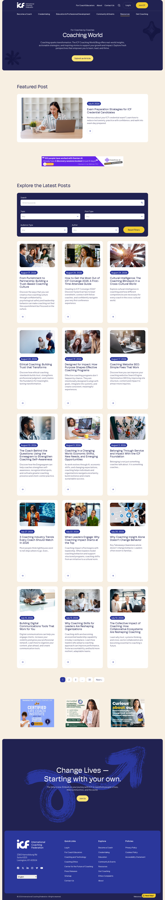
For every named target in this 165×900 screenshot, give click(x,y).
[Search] (119, 5)
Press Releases (70, 871)
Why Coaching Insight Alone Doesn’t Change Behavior (127, 538)
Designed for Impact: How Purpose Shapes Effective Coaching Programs (81, 367)
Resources (125, 14)
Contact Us (109, 5)
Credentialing (44, 14)
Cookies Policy (131, 852)
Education (102, 857)
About (99, 5)
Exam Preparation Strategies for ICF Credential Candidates (109, 111)
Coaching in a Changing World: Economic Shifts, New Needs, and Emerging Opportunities (81, 455)
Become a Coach (24, 14)
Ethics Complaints (105, 876)
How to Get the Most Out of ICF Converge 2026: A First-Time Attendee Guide (82, 280)
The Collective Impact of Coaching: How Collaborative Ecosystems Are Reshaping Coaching (126, 628)
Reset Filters (134, 229)
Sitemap (68, 876)
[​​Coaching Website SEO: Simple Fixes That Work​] (113, 403)
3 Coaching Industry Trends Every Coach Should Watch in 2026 (37, 539)
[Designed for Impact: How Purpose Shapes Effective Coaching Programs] (68, 403)
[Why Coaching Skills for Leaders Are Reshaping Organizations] (68, 662)
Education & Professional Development (73, 14)
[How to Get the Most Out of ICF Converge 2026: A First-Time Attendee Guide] (68, 317)
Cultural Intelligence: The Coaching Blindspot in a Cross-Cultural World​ (125, 280)
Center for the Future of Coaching (78, 867)
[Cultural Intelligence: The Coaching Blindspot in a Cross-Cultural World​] (113, 317)
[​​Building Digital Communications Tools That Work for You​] (22, 662)
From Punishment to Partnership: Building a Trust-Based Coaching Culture (34, 282)
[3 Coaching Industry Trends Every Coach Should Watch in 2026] (22, 576)
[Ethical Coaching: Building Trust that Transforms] (22, 403)
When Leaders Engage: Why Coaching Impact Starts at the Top (82, 539)
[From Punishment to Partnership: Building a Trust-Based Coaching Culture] (22, 317)
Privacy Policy (131, 848)
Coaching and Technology (75, 857)
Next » (99, 679)
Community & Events (105, 14)
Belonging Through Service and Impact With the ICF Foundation (127, 453)
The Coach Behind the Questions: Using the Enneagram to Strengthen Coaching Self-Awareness (36, 455)
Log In (128, 5)
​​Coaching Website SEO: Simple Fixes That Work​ (125, 366)
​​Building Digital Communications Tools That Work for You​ (37, 626)
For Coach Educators (85, 5)
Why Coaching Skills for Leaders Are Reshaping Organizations (79, 626)
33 (89, 679)
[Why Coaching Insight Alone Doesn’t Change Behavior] (113, 576)
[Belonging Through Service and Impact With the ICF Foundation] (113, 489)
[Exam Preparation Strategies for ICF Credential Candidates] (90, 131)
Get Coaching (142, 14)
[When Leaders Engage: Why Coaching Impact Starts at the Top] (68, 576)
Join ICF (142, 5)
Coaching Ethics (71, 862)
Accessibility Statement (135, 857)
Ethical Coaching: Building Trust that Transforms (36, 366)
